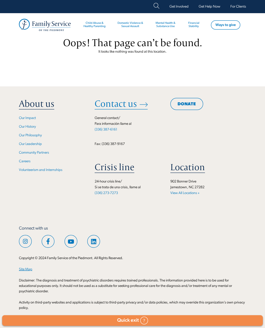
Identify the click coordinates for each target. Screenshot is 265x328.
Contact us (116, 103)
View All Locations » (184, 193)
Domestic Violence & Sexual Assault (130, 25)
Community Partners (34, 153)
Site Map (25, 269)
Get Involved (179, 6)
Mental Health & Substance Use (165, 25)
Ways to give (225, 25)
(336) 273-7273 (106, 193)
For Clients (238, 6)
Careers (24, 161)
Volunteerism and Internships (40, 170)
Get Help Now (209, 6)
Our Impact (27, 118)
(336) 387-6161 (106, 129)
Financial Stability (193, 25)
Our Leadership (30, 144)
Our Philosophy (30, 135)
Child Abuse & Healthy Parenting (94, 25)
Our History (27, 127)
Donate (187, 104)
